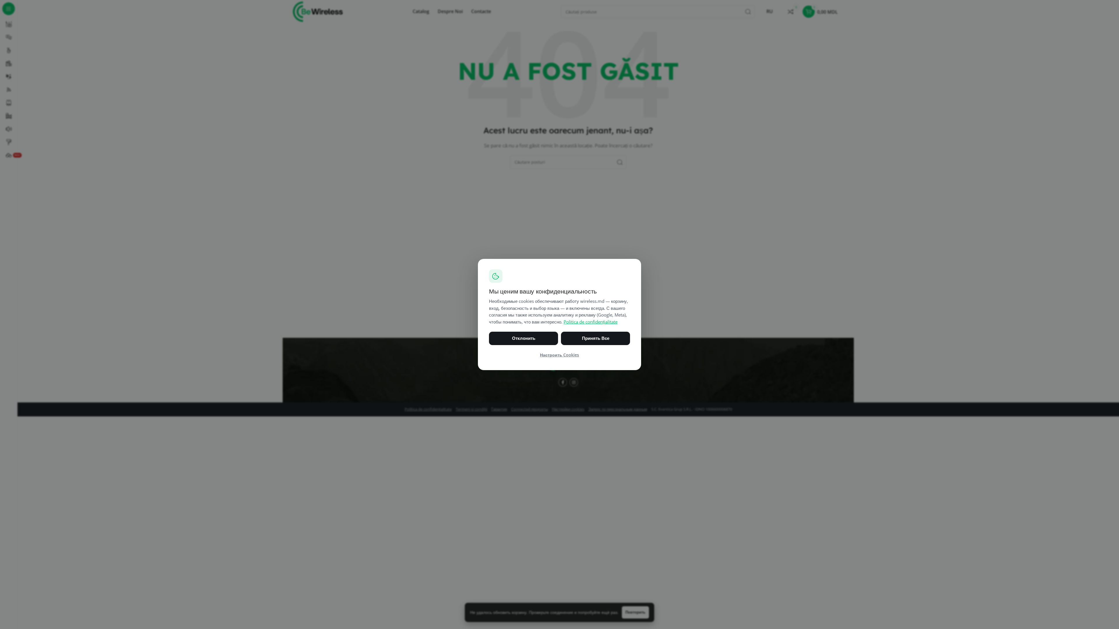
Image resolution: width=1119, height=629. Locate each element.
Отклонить (523, 338)
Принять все (595, 338)
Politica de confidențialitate (590, 322)
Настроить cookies (559, 355)
